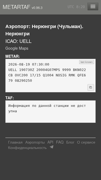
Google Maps (16, 48)
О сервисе (86, 142)
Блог (70, 142)
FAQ (60, 142)
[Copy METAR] (91, 87)
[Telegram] (51, 147)
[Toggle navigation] (93, 6)
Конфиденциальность (27, 147)
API (50, 142)
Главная (15, 142)
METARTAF (23, 7)
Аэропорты (35, 142)
